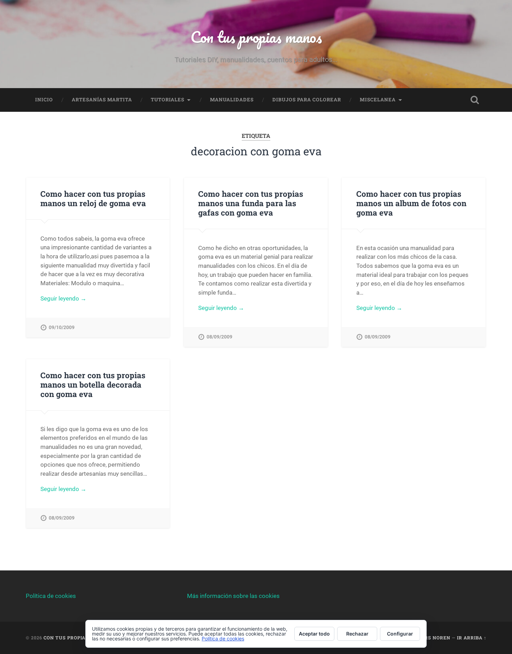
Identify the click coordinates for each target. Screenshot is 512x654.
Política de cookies (51, 595)
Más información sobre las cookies (233, 595)
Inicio (44, 99)
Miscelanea (378, 99)
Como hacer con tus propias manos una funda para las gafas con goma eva (250, 203)
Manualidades (232, 99)
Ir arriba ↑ (472, 637)
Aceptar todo (314, 634)
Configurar (400, 634)
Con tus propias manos (256, 36)
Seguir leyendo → (63, 298)
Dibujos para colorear (306, 99)
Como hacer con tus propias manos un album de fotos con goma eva (411, 203)
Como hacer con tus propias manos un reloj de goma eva (93, 198)
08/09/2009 (219, 337)
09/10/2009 (62, 327)
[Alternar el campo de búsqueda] (475, 100)
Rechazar (357, 634)
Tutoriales (167, 99)
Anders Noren (430, 637)
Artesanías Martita (102, 99)
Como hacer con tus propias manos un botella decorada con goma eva (92, 384)
